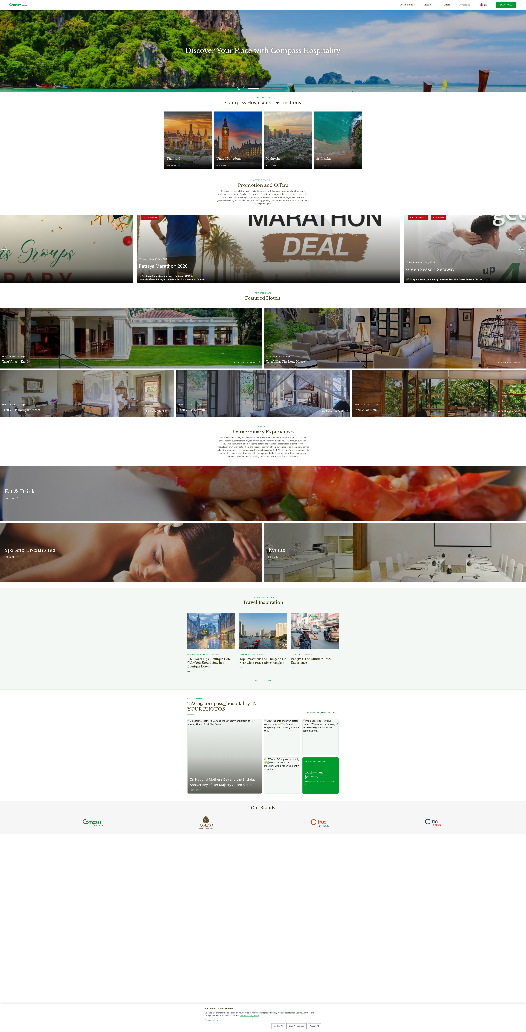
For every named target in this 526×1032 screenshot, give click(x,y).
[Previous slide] (244, 88)
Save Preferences (296, 1026)
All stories (263, 680)
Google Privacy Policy (249, 1015)
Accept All (314, 1026)
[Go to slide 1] (253, 88)
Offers (447, 4)
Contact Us (464, 4)
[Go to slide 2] (265, 88)
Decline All (278, 1026)
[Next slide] (286, 88)
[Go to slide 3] (277, 88)
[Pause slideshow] (239, 88)
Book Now (506, 4)
